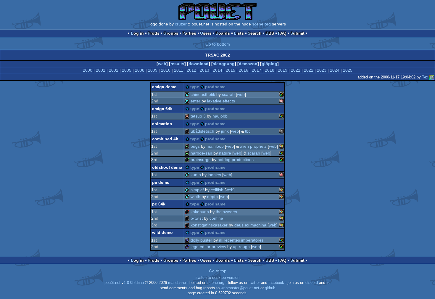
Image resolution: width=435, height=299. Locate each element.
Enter (195, 101)
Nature (225, 153)
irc (328, 283)
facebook (276, 283)
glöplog (269, 63)
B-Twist (197, 218)
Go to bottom (217, 44)
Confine (216, 218)
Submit (297, 33)
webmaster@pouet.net (240, 288)
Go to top (217, 271)
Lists (239, 33)
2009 (152, 70)
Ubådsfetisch (202, 131)
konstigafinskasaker (209, 225)
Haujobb (220, 116)
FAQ (282, 33)
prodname (215, 86)
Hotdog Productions (236, 159)
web (162, 63)
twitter (254, 283)
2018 (269, 70)
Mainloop (215, 146)
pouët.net (112, 283)
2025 (347, 70)
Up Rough (241, 246)
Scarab (228, 94)
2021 (295, 70)
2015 (230, 70)
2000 (87, 70)
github (270, 288)
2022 (308, 70)
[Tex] (431, 77)
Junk (225, 131)
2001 (100, 70)
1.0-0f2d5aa (134, 283)
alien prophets (253, 146)
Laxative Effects (221, 101)
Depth (212, 196)
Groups (170, 33)
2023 (321, 70)
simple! (197, 189)
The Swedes (226, 211)
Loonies (214, 174)
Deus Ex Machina (250, 225)
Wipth (195, 196)
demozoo (248, 63)
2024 (334, 70)
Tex (425, 77)
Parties (189, 33)
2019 (282, 70)
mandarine (177, 283)
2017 (256, 70)
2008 (139, 70)
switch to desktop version (217, 278)
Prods (154, 33)
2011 (178, 70)
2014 (217, 70)
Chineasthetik (203, 94)
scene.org (261, 24)
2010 (165, 70)
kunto (196, 174)
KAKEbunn (200, 211)
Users (206, 33)
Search (255, 33)
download (198, 63)
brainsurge (201, 159)
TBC (248, 131)
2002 (113, 70)
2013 (204, 70)
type (194, 86)
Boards (222, 33)
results (177, 63)
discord (311, 283)
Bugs (195, 146)
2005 (126, 70)
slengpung (224, 63)
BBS (269, 33)
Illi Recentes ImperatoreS (241, 240)
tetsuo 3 (198, 116)
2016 (243, 70)
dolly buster (201, 240)
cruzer (181, 24)
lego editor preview (208, 246)
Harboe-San (201, 153)
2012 (191, 70)
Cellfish (217, 189)
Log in (137, 33)
